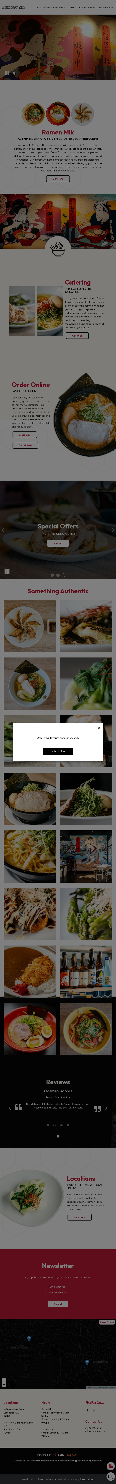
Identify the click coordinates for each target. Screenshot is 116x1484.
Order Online (58, 751)
